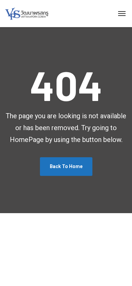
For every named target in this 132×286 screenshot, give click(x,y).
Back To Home (66, 166)
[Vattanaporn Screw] (26, 13)
